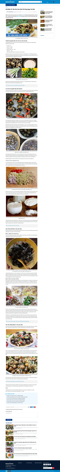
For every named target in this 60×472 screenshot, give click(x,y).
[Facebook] (31, 407)
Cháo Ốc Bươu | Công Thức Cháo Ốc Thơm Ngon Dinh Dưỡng (16, 399)
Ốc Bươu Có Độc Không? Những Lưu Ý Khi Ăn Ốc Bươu (15, 402)
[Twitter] (33, 407)
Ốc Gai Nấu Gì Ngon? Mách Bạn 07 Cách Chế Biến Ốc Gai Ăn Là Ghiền (49, 12)
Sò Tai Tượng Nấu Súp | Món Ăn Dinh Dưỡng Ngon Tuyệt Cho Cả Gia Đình (49, 17)
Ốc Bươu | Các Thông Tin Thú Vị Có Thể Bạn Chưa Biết (15, 395)
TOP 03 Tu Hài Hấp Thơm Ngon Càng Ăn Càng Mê (23, 447)
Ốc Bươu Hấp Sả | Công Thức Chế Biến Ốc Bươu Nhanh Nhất (15, 401)
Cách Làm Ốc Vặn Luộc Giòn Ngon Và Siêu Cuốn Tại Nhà (15, 85)
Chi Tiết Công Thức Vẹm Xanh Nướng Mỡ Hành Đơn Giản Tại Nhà (25, 453)
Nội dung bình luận (9, 411)
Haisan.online (10, 2)
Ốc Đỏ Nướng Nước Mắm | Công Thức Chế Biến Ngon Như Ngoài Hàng (18, 321)
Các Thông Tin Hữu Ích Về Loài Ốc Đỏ (13, 225)
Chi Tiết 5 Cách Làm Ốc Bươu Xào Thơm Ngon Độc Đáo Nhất (16, 398)
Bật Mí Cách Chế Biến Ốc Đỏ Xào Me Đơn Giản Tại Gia (15, 381)
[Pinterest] (35, 407)
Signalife (9, 463)
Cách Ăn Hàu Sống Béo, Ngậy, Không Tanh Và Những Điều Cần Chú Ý (48, 29)
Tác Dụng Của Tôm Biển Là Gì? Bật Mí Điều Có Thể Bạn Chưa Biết (49, 21)
